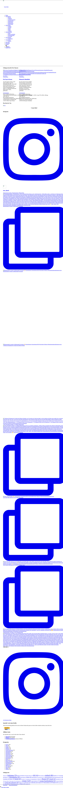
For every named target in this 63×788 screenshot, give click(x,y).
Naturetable (23, 779)
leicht (18, 779)
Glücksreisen (5, 76)
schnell (52, 779)
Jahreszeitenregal (41, 777)
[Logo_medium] (5, 6)
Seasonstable (58, 779)
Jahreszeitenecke (35, 777)
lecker (12, 779)
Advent (5, 775)
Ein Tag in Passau (7, 79)
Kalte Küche (8, 760)
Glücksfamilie (8, 751)
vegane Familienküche (47, 781)
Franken (7, 746)
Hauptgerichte (8, 757)
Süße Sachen (8, 765)
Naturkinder (28, 779)
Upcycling (8, 766)
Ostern (40, 779)
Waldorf (55, 782)
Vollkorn (21, 782)
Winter (7, 768)
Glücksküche (8, 753)
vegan (26, 781)
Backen (7, 744)
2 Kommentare (6, 92)
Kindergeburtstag (58, 777)
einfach (49, 775)
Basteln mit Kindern (21, 775)
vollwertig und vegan (37, 782)
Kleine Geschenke (9, 761)
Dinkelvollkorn (29, 775)
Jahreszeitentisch (49, 777)
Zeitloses (7, 769)
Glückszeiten (8, 756)
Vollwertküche (47, 782)
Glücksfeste (8, 752)
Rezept (45, 779)
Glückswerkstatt (9, 755)
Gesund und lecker (9, 750)
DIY (35, 775)
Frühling (7, 747)
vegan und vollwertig (12, 782)
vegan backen (35, 781)
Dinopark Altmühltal (24, 79)
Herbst (7, 759)
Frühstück (7, 749)
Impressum (5, 785)
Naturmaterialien (9, 763)
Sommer (7, 764)
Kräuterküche (8, 762)
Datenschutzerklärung (13, 785)
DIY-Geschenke (42, 775)
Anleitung (12, 775)
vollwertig (27, 782)
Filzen (7, 745)
